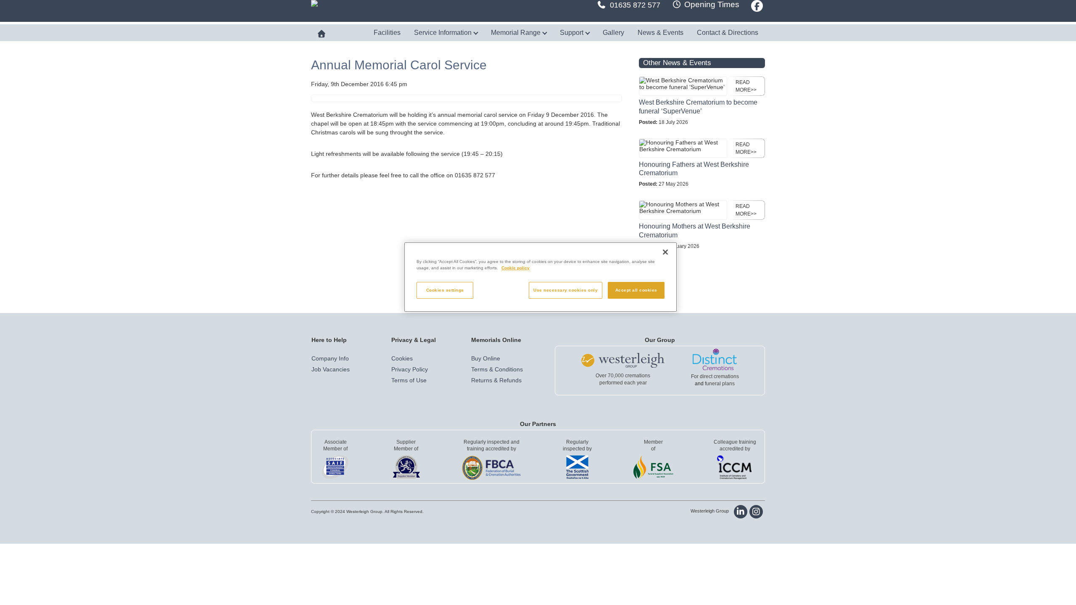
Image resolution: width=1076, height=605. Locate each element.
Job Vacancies (330, 369)
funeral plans (720, 384)
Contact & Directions (727, 32)
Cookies (402, 358)
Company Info (330, 358)
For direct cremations (715, 376)
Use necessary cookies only (565, 290)
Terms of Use (409, 380)
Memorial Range (516, 32)
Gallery (613, 32)
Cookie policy (515, 268)
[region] (540, 277)
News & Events (660, 32)
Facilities (387, 32)
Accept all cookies (636, 290)
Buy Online (485, 358)
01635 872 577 (635, 5)
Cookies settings (445, 290)
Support (572, 32)
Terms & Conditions (497, 369)
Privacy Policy (409, 369)
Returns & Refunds (496, 380)
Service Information (443, 32)
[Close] (665, 252)
